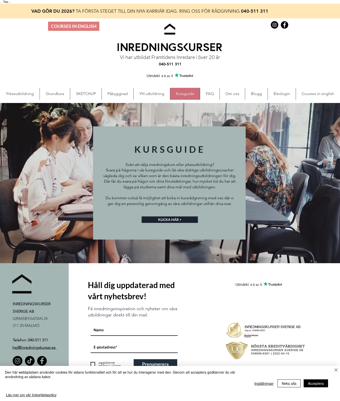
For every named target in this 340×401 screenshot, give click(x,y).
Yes (5, 2)
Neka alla (289, 383)
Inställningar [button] (264, 383)
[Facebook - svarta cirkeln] (284, 25)
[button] (282, 94)
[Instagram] (17, 361)
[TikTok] (30, 361)
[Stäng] (336, 370)
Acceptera (316, 383)
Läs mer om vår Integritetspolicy (31, 394)
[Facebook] (42, 361)
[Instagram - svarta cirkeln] (274, 25)
